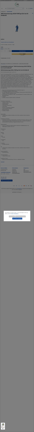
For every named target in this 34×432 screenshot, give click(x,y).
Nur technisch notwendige (20, 216)
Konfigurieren (11, 216)
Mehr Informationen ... (15, 213)
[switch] (3, 428)
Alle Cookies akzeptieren (17, 218)
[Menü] (4, 423)
